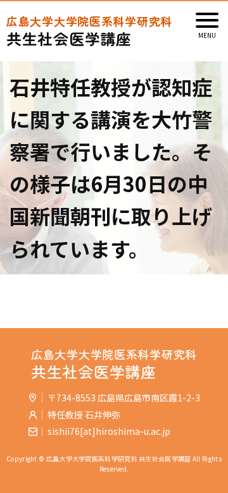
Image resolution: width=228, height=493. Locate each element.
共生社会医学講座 (89, 31)
